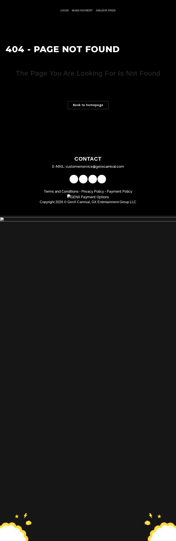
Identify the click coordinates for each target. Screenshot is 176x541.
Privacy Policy (92, 191)
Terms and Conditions (61, 191)
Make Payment (82, 10)
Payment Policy (119, 191)
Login (65, 10)
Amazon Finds (106, 10)
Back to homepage (88, 105)
